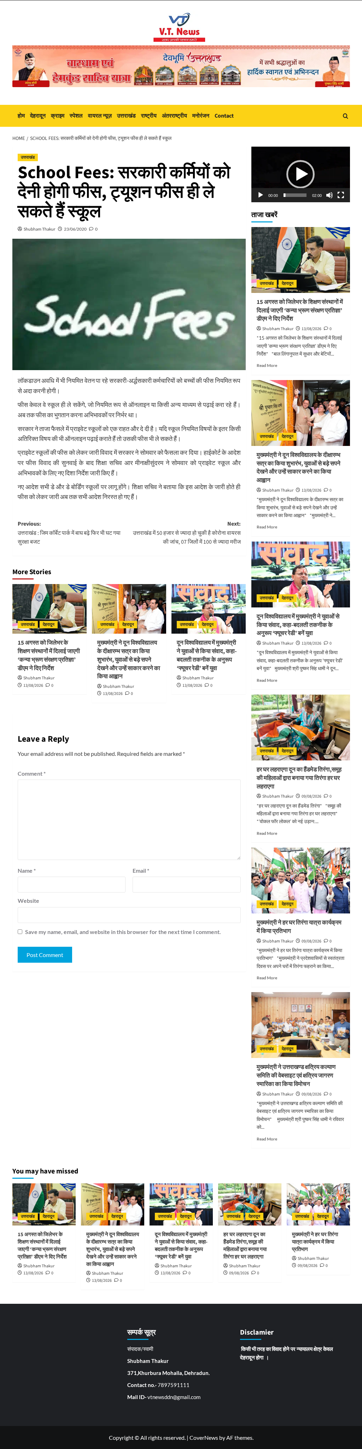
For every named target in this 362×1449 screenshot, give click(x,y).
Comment (32, 773)
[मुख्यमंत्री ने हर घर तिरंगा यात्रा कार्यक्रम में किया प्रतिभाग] (300, 880)
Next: (187, 533)
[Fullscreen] (340, 195)
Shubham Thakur (40, 229)
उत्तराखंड (126, 116)
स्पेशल (76, 116)
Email (141, 870)
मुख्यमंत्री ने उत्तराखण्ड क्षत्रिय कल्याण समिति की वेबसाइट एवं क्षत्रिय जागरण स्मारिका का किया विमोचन (296, 1075)
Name (27, 870)
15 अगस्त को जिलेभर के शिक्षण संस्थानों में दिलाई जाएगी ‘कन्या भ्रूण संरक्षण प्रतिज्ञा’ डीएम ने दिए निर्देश (49, 655)
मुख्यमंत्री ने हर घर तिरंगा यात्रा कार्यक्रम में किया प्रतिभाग (299, 926)
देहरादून (38, 116)
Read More (267, 365)
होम (21, 116)
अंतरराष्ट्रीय (174, 116)
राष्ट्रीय (149, 116)
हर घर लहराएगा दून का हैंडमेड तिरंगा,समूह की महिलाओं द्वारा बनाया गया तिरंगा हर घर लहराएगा (299, 778)
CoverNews (203, 1437)
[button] (300, 174)
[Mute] (329, 195)
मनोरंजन (200, 116)
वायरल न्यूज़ (100, 116)
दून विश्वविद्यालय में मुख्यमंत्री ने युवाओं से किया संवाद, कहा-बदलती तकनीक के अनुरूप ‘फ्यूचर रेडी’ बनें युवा (207, 655)
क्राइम (57, 116)
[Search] (345, 116)
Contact (224, 116)
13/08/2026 (33, 686)
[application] (300, 174)
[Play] (260, 195)
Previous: (69, 533)
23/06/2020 (75, 229)
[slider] (295, 195)
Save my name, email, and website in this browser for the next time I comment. (123, 931)
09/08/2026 (311, 796)
